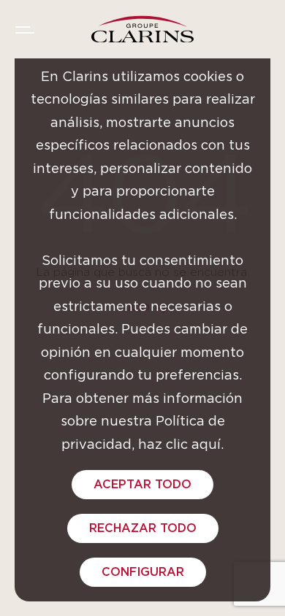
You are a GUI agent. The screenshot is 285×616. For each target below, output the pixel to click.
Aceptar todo (142, 484)
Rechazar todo (143, 528)
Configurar (143, 572)
